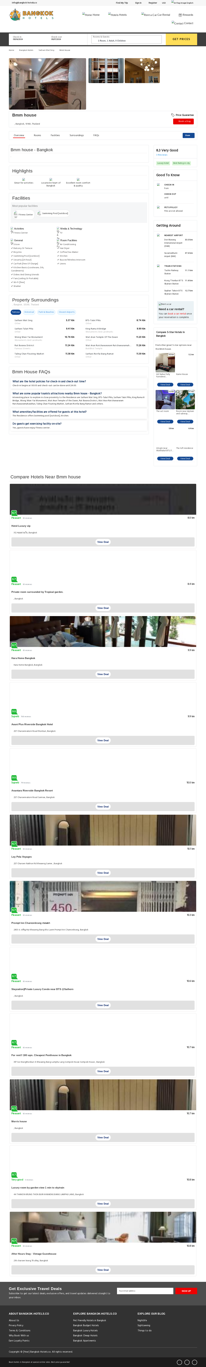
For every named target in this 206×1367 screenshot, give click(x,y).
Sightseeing (144, 1325)
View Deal (165, 384)
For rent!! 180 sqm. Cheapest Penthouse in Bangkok (41, 1055)
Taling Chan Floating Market (50, 404)
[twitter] (187, 1362)
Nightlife (142, 1320)
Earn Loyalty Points (19, 1341)
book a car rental (177, 314)
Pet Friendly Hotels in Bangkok (89, 1320)
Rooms (37, 135)
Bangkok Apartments (84, 1341)
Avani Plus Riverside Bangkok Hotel (32, 724)
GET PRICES (181, 39)
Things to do (145, 1331)
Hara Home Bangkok (23, 658)
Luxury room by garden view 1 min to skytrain (37, 1187)
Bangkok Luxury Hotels (85, 1331)
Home (96, 14)
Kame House (182, 374)
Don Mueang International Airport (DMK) (173, 243)
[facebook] (179, 1362)
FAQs (96, 135)
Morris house (19, 1121)
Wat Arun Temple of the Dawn (63, 401)
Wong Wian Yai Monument (33, 401)
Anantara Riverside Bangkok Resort (32, 790)
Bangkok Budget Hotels (86, 1325)
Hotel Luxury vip (20, 525)
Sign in (138, 3)
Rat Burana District (88, 401)
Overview (19, 135)
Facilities (55, 135)
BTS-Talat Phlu (105, 397)
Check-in (17, 37)
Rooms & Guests (101, 37)
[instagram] (194, 1362)
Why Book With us (19, 1336)
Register (152, 3)
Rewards (187, 14)
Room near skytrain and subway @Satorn (185, 412)
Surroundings (77, 135)
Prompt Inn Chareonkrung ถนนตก (30, 923)
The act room (162, 411)
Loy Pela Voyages (21, 856)
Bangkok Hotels (26, 50)
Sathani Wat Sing (47, 50)
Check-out (56, 37)
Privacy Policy (16, 1325)
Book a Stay (184, 121)
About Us (14, 1320)
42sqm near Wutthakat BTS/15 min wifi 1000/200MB (164, 449)
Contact (188, 23)
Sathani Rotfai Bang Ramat (78, 404)
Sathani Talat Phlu (122, 397)
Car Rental (163, 14)
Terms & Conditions (20, 1331)
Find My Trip (122, 3)
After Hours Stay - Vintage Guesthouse (33, 1253)
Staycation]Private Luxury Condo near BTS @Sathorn (42, 989)
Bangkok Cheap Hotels (85, 1336)
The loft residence (184, 448)
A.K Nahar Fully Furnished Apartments (163, 375)
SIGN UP (186, 1291)
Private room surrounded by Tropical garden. (37, 592)
